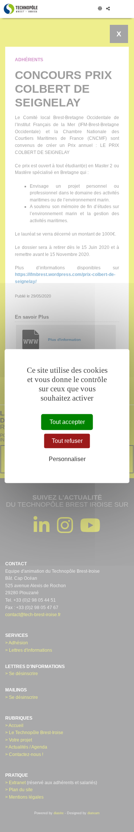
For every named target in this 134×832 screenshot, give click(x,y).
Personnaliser (67, 459)
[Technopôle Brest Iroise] (21, 9)
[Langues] (100, 9)
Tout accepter (67, 422)
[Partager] (108, 9)
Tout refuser (67, 441)
